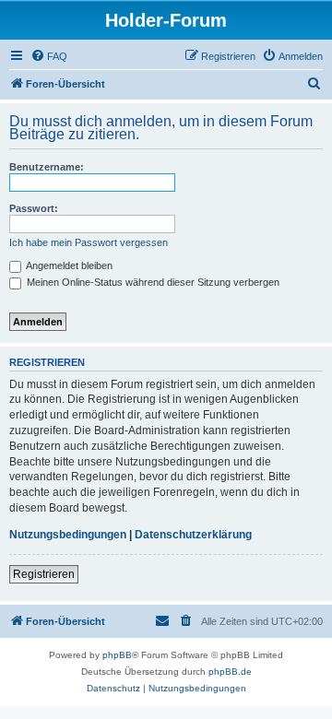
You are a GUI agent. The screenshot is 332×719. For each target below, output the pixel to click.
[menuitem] (48, 56)
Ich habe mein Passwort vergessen (88, 242)
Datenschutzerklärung (193, 534)
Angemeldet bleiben (68, 265)
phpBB (117, 655)
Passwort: (33, 208)
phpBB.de (230, 671)
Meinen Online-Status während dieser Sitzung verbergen (151, 282)
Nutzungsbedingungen (67, 534)
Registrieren (44, 574)
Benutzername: (46, 166)
